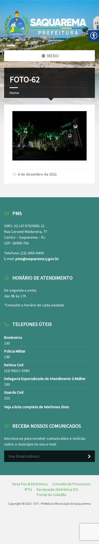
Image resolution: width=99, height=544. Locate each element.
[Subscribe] (89, 456)
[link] (49, 159)
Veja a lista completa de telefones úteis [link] (36, 406)
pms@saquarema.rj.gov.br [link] (37, 258)
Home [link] (14, 92)
